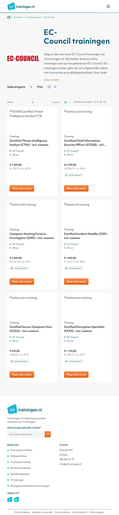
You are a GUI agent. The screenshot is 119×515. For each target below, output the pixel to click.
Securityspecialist (33, 17)
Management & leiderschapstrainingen (30, 485)
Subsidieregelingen (20, 473)
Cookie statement (79, 512)
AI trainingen (17, 479)
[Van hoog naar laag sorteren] (33, 102)
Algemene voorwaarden (42, 512)
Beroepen (18, 17)
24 (98, 102)
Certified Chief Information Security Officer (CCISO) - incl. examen (84, 145)
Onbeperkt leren (19, 456)
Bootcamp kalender (20, 468)
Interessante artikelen (21, 450)
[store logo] (21, 6)
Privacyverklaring (62, 512)
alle (104, 102)
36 (101, 102)
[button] (20, 88)
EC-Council (49, 17)
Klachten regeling (22, 512)
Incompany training (20, 462)
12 (95, 102)
